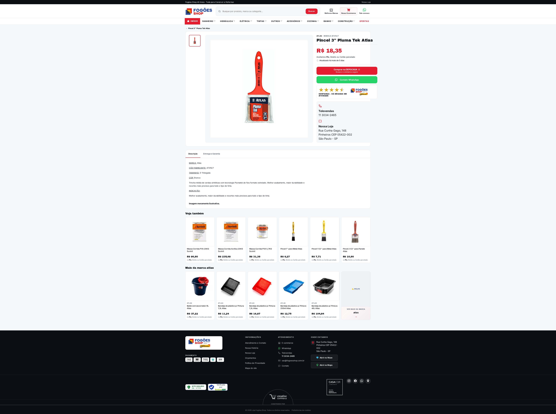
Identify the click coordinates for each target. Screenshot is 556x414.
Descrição (192, 154)
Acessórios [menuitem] (293, 21)
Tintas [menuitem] (260, 21)
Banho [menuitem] (327, 21)
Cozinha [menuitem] (312, 21)
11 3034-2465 (327, 115)
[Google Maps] (368, 381)
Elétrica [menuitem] (245, 21)
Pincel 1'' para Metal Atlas (291, 249)
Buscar (311, 11)
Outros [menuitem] (275, 21)
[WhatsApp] (361, 381)
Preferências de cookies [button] (301, 410)
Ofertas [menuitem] (364, 21)
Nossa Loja (366, 2)
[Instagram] (349, 381)
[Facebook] (355, 381)
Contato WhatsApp (349, 80)
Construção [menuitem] (345, 21)
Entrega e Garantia (211, 154)
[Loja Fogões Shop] (198, 11)
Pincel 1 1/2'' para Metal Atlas (324, 249)
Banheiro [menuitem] (207, 21)
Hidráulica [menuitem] (226, 21)
